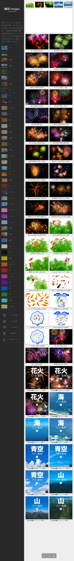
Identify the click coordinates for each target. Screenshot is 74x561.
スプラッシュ (13, 204)
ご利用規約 (12, 333)
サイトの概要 (13, 315)
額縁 (10, 180)
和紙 (10, 132)
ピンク (11, 276)
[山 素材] (59, 7)
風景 (10, 66)
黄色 (10, 258)
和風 (10, 59)
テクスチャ (12, 108)
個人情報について (14, 339)
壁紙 (10, 234)
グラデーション (14, 210)
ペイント (12, 222)
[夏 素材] (30, 7)
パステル (12, 306)
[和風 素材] (49, 7)
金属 (10, 138)
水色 (10, 300)
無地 (10, 240)
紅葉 (10, 84)
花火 (10, 102)
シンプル (12, 198)
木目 (10, 120)
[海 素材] (68, 7)
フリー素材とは (14, 327)
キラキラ (12, 156)
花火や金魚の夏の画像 (16, 28)
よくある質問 (13, 321)
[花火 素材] (39, 7)
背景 (10, 228)
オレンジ (12, 264)
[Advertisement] (49, 22)
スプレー (12, 216)
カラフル (12, 192)
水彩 (10, 150)
